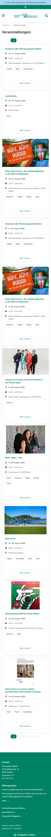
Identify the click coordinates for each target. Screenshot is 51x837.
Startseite (6, 25)
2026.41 (18, 826)
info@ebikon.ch (8, 775)
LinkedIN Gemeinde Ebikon (13, 808)
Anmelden (17, 829)
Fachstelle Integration (11, 816)
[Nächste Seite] (38, 40)
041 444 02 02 (7, 778)
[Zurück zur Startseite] (25, 15)
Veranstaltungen (19, 25)
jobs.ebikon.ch (8, 812)
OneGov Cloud (8, 826)
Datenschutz (7, 829)
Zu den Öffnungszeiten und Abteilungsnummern (25, 2)
